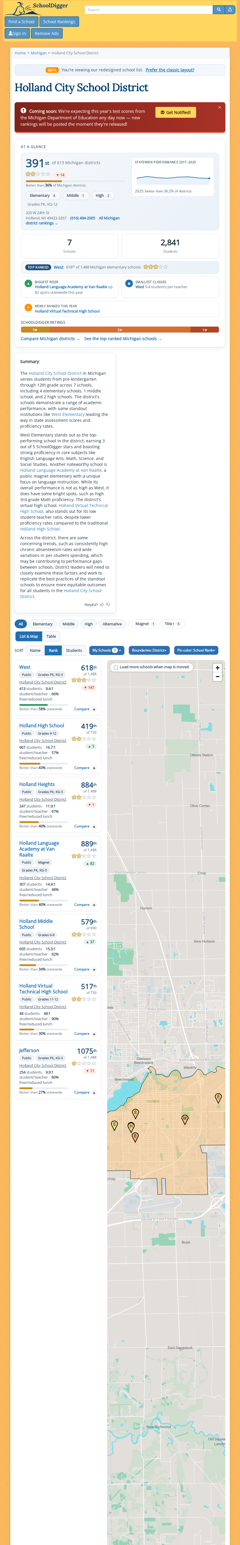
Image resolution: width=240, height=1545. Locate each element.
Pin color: (195, 650)
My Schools (104, 650)
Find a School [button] (21, 21)
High (102, 195)
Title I (172, 623)
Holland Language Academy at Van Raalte (71, 286)
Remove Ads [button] (47, 33)
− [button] (218, 676)
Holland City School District (55, 373)
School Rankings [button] (59, 21)
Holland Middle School (36, 924)
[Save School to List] (94, 709)
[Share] (230, 9)
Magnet (145, 623)
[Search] (219, 9)
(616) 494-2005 (82, 218)
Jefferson (29, 1050)
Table (51, 636)
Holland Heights (37, 784)
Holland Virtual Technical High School (67, 311)
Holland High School (40, 529)
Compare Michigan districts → (50, 338)
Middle (75, 195)
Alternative (112, 624)
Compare (82, 709)
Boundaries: (148, 650)
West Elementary (68, 414)
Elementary (42, 195)
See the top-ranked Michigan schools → (123, 338)
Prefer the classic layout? (170, 70)
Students (74, 650)
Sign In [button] (19, 33)
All (21, 624)
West (59, 267)
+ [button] (218, 667)
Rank (53, 650)
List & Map (29, 636)
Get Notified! (178, 112)
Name (35, 650)
